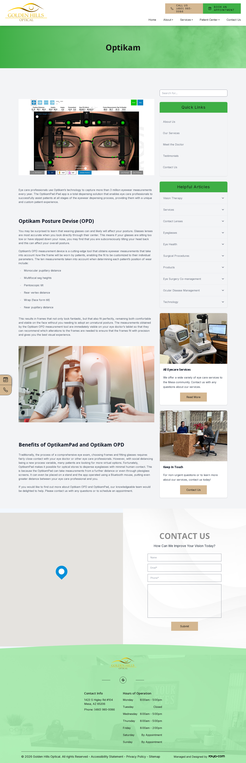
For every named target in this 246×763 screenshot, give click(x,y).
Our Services (171, 133)
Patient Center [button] (209, 19)
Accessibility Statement (107, 756)
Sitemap (154, 756)
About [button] (167, 19)
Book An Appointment (224, 8)
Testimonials (171, 155)
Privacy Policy (136, 756)
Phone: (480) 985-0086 (99, 709)
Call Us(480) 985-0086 (184, 8)
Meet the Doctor (173, 144)
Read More (193, 397)
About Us (169, 121)
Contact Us (234, 19)
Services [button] (185, 19)
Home (152, 19)
